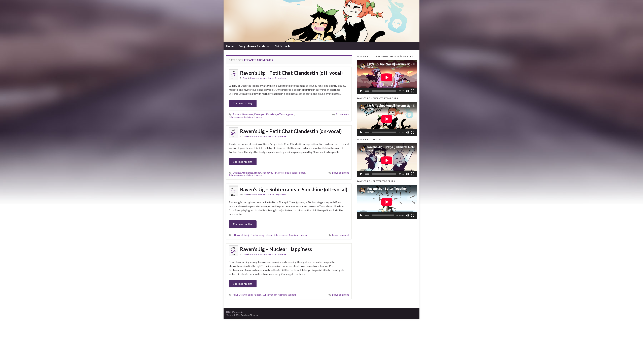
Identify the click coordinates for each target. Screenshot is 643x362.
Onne (245, 78)
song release (298, 172)
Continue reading (242, 103)
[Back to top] (635, 354)
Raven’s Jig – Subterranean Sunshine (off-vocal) (293, 189)
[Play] (361, 91)
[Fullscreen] (412, 91)
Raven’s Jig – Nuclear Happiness (276, 249)
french (257, 172)
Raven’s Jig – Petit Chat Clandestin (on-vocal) (291, 131)
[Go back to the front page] (321, 21)
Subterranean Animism (241, 117)
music (288, 172)
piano (291, 114)
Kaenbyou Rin (261, 114)
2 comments (342, 114)
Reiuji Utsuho (251, 235)
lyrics (281, 172)
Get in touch (282, 46)
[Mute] (407, 91)
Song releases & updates (254, 46)
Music (271, 78)
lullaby (273, 114)
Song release (280, 78)
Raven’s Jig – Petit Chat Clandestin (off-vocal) (291, 73)
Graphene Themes (249, 315)
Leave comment (340, 172)
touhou (258, 117)
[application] (387, 77)
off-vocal (282, 114)
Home (230, 46)
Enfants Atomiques (259, 78)
